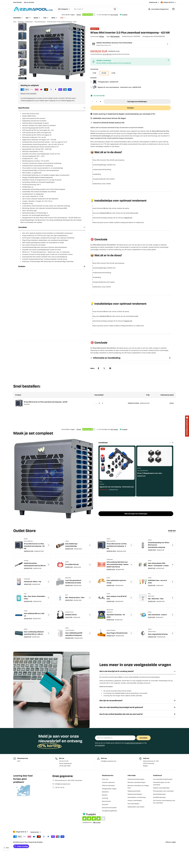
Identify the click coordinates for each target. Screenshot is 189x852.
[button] (187, 426)
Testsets (109, 612)
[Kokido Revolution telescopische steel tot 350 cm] (19, 565)
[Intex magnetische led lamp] (143, 633)
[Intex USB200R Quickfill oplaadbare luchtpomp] (60, 633)
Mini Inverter (115, 36)
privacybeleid (100, 745)
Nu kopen (130, 108)
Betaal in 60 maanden (28, 93)
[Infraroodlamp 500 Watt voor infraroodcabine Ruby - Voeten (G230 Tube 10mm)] (101, 565)
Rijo (101, 482)
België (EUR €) (169, 2)
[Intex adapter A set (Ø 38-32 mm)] (101, 598)
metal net (151, 596)
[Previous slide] (170, 442)
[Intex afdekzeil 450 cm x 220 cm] (19, 615)
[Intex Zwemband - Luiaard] (143, 615)
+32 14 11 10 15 (59, 787)
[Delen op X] (104, 368)
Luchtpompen (69, 630)
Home (14, 21)
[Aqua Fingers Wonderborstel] (101, 633)
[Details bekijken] (48, 545)
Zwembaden (17, 2)
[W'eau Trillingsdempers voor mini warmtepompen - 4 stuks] (154, 456)
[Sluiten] (168, 60)
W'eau (101, 36)
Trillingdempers (142, 470)
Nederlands (153, 2)
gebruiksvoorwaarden (134, 743)
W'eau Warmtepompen (40, 21)
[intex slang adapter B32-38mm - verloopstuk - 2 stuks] (143, 565)
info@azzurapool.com (62, 784)
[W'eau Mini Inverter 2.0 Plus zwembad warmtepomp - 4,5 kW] (19, 545)
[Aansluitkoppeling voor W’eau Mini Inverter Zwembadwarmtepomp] (143, 545)
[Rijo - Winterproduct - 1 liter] (60, 598)
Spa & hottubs (29, 2)
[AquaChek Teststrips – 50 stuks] (101, 615)
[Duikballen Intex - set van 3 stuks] (143, 582)
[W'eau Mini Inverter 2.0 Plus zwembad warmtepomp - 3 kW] (101, 545)
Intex (67, 541)
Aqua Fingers (111, 630)
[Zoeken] (115, 9)
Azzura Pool (69, 612)
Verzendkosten (107, 54)
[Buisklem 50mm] (60, 615)
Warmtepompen (29, 21)
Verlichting (152, 631)
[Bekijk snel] (131, 451)
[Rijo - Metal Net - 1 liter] (143, 598)
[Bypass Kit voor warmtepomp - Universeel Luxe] (117, 463)
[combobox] (87, 9)
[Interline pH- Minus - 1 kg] (19, 582)
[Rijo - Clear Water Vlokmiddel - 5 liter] (19, 598)
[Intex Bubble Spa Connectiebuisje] (60, 545)
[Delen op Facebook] (98, 368)
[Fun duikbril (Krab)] (60, 565)
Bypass (102, 484)
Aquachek (110, 609)
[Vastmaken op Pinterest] (110, 368)
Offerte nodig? (171, 842)
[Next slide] (173, 442)
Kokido (26, 560)
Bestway (68, 578)
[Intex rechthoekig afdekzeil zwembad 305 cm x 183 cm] (19, 633)
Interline (110, 559)
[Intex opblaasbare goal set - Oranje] (101, 582)
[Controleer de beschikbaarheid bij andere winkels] (167, 44)
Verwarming (21, 21)
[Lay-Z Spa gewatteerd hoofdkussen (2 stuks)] (60, 582)
